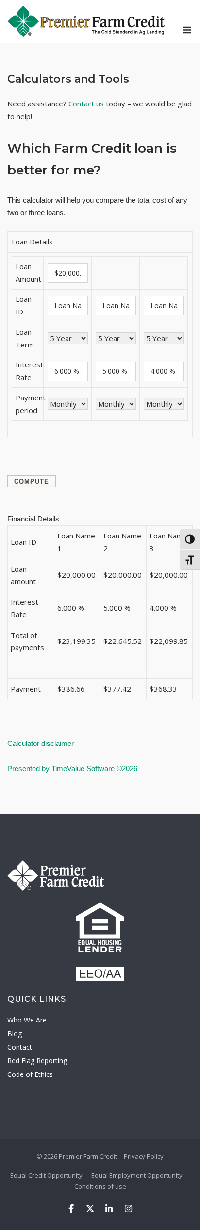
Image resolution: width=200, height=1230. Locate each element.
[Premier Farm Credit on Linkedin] (109, 1208)
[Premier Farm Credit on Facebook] (71, 1208)
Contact (19, 1047)
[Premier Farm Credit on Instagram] (128, 1208)
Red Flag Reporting (37, 1060)
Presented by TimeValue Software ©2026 (72, 768)
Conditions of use (100, 1186)
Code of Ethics (30, 1074)
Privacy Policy (144, 1156)
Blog (14, 1033)
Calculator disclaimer (40, 743)
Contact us (86, 103)
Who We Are (27, 1019)
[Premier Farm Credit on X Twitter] (90, 1208)
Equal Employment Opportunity (137, 1175)
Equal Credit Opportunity (46, 1175)
